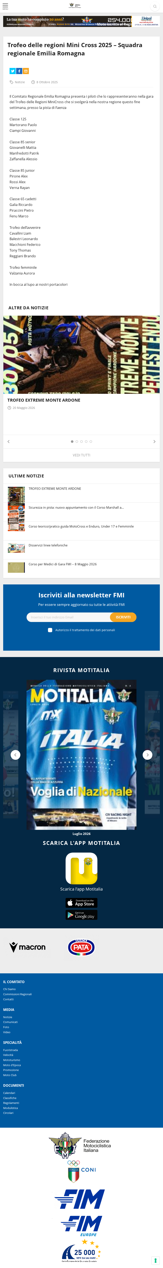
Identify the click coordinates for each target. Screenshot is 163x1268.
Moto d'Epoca (12, 1065)
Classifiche (9, 1098)
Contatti (8, 999)
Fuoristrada (10, 1050)
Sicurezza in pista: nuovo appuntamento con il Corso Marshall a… (76, 507)
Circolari (8, 1113)
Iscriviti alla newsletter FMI (81, 595)
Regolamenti (11, 1103)
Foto (6, 1027)
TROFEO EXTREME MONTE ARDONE (43, 400)
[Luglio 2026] (81, 755)
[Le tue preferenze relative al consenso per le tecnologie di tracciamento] (156, 1261)
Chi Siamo (9, 989)
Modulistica (10, 1108)
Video (6, 1032)
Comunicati (10, 1022)
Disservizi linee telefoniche (48, 545)
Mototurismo (11, 1060)
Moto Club (10, 1075)
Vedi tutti (81, 455)
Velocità (8, 1055)
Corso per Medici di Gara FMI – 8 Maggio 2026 (63, 564)
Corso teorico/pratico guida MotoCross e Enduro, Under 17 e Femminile (81, 526)
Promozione (11, 1070)
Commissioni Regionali (17, 994)
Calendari (9, 1093)
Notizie (20, 82)
